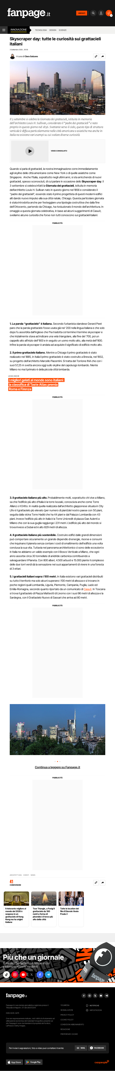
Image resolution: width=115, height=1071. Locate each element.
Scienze (62, 30)
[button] (102, 56)
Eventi (26, 875)
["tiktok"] (6, 974)
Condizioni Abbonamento (72, 1024)
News (33, 875)
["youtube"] (23, 974)
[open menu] (4, 30)
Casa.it (87, 589)
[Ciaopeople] (102, 1063)
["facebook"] (40, 974)
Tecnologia (41, 30)
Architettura (16, 875)
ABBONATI (81, 13)
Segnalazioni (66, 1010)
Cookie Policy (66, 1020)
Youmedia (64, 1005)
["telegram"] (48, 974)
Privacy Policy (67, 1015)
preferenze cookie (69, 1034)
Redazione (65, 1029)
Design (52, 30)
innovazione (19, 29)
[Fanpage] (16, 995)
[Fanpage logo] (25, 13)
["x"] (31, 974)
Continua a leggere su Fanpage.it (57, 767)
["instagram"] (14, 974)
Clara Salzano (31, 56)
